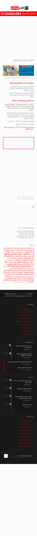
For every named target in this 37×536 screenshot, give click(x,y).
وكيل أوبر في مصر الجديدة (23, 443)
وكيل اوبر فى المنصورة (24, 446)
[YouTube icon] (6, 461)
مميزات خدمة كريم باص (21, 276)
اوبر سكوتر (21, 262)
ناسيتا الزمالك (26, 277)
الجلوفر (8, 258)
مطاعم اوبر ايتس (26, 318)
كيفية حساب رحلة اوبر (25, 82)
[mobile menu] (3, 7)
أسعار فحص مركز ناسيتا (24, 248)
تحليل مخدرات (12, 262)
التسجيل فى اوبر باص (16, 258)
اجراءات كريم (16, 250)
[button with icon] (32, 198)
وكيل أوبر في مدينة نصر (24, 440)
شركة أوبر (5, 266)
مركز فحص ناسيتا (12, 274)
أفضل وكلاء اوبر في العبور (23, 430)
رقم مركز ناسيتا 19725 (19, 265)
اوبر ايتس (29, 262)
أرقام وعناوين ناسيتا (25, 312)
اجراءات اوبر (24, 250)
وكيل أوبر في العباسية (24, 427)
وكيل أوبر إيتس (26, 324)
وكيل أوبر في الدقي (25, 424)
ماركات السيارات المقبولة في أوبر (17, 272)
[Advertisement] (18, 37)
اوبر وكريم (27, 331)
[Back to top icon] (6, 456)
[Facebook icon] (10, 461)
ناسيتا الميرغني (18, 279)
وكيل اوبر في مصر (17, 282)
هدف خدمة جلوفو (25, 282)
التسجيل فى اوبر (15, 256)
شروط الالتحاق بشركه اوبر (29, 268)
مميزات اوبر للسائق (25, 334)
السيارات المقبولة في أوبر (24, 315)
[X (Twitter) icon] (8, 461)
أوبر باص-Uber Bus (25, 328)
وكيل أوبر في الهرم (25, 433)
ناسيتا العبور (18, 277)
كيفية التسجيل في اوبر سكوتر (23, 321)
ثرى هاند (17, 457)
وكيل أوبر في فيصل (25, 436)
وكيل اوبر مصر (14, 456)
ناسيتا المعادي (9, 277)
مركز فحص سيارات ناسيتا (18, 273)
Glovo (33, 248)
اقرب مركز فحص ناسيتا (16, 253)
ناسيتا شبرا (10, 279)
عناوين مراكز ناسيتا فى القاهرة (17, 270)
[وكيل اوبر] (18, 8)
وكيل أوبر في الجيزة (25, 421)
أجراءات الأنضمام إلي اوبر (24, 309)
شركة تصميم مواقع (24, 457)
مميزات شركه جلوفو (12, 276)
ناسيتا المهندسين (28, 279)
